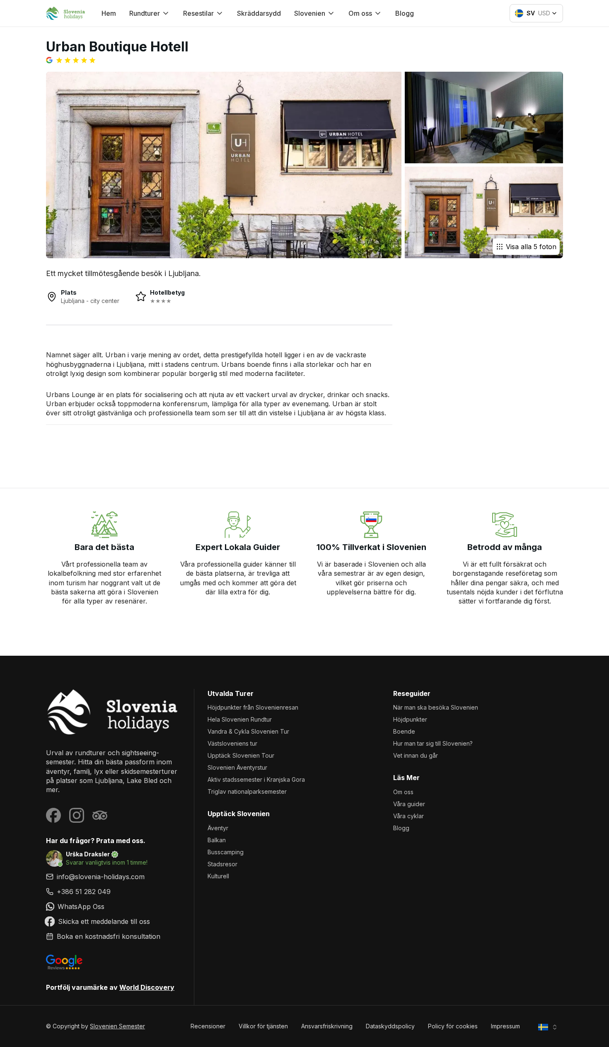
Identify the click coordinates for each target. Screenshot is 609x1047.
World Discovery (146, 987)
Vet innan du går (415, 755)
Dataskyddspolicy (390, 1026)
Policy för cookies (453, 1026)
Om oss (403, 791)
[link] (113, 892)
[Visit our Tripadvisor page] (99, 815)
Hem (109, 13)
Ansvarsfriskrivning (327, 1026)
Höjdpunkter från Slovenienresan (253, 707)
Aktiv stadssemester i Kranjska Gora (256, 779)
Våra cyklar (408, 815)
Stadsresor (222, 864)
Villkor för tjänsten (263, 1026)
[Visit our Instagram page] (76, 815)
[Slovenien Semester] (113, 712)
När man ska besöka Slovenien (435, 707)
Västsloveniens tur (232, 743)
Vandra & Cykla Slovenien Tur (248, 731)
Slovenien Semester (117, 1026)
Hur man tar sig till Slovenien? (433, 743)
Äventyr (218, 827)
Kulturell (218, 876)
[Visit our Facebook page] (53, 815)
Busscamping (226, 852)
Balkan (217, 839)
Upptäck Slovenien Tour (241, 755)
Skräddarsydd (259, 13)
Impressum (505, 1026)
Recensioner (208, 1026)
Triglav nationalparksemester (247, 791)
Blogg (404, 13)
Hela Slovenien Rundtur (240, 719)
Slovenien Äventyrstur (237, 767)
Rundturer (144, 13)
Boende (404, 731)
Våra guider (409, 803)
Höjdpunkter (410, 719)
